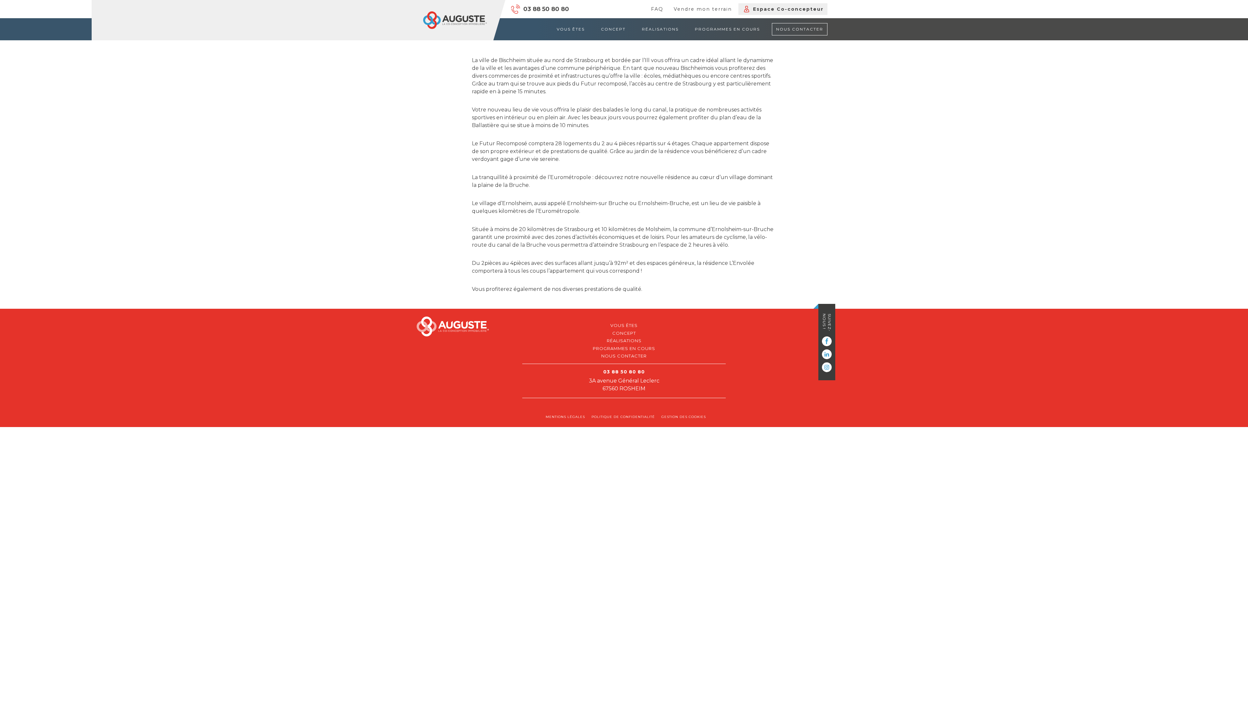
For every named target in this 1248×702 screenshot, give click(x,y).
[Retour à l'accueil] (455, 20)
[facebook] (827, 341)
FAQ (657, 9)
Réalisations (660, 29)
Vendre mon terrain (703, 9)
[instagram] (827, 367)
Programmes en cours (727, 29)
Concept (613, 29)
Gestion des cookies (683, 417)
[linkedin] (827, 354)
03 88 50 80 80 (546, 9)
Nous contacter (799, 29)
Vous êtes (571, 29)
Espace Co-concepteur (788, 9)
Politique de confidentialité (623, 417)
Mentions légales (565, 417)
